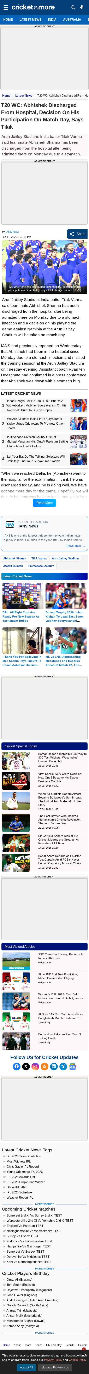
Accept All (26, 1367)
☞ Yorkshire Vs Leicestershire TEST (28, 1241)
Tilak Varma (39, 558)
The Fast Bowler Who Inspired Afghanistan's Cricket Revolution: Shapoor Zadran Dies (59, 819)
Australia (72, 19)
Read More (44, 503)
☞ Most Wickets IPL (17, 1161)
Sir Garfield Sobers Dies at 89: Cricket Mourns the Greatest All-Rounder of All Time (59, 839)
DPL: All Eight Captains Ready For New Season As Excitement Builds (21, 616)
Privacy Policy (53, 1359)
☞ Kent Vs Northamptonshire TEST (27, 1262)
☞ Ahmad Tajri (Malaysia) (20, 1310)
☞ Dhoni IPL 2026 (15, 1187)
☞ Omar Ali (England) (17, 1279)
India (52, 19)
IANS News (12, 231)
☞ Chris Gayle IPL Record (21, 1166)
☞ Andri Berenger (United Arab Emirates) (30, 1300)
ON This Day (54, 1345)
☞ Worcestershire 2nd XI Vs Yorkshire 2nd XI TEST (38, 1220)
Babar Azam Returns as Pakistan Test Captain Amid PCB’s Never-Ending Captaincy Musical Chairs (59, 859)
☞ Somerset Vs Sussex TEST (23, 1251)
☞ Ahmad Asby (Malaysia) (21, 1326)
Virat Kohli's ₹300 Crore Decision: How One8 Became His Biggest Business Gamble (60, 777)
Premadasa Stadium (41, 565)
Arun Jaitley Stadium (65, 558)
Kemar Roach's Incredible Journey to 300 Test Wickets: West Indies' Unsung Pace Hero (62, 757)
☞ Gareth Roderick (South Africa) (25, 1305)
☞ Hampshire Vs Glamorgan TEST (27, 1246)
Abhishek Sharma (14, 558)
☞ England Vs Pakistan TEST (23, 1225)
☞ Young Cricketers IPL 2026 (23, 1171)
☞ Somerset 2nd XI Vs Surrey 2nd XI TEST (32, 1215)
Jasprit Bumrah (13, 565)
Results (70, 1345)
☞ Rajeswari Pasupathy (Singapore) (27, 1290)
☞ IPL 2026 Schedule (17, 1192)
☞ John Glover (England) (20, 1295)
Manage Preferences (55, 1367)
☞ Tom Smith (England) (19, 1284)
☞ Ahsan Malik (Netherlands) (22, 1315)
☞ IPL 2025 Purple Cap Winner (24, 1182)
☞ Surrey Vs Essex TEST (20, 1236)
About (17, 1345)
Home (8, 19)
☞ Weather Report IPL (18, 1197)
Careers (83, 1345)
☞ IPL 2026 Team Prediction (22, 1156)
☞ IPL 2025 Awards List (19, 1177)
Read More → (75, 545)
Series (38, 1345)
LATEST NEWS (30, 19)
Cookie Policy (77, 1359)
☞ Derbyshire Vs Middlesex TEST (26, 1256)
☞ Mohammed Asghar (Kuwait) (24, 1320)
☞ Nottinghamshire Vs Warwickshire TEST (32, 1231)
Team (27, 1345)
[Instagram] (35, 1066)
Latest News (23, 95)
